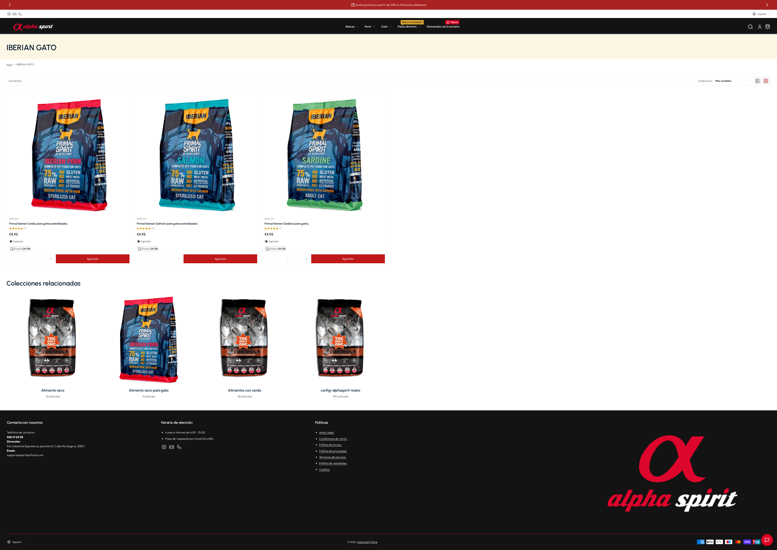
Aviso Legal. (326, 432)
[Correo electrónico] (14, 14)
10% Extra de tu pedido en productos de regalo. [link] (388, 5)
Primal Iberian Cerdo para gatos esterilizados (38, 223)
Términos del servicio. (332, 457)
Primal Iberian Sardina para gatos (286, 223)
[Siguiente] (767, 5)
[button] (761, 14)
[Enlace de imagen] (52, 347)
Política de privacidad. (333, 451)
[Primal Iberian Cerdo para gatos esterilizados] (69, 155)
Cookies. (324, 469)
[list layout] (757, 81)
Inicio (9, 64)
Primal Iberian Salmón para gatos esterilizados (167, 223)
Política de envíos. (330, 445)
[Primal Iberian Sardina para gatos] (324, 155)
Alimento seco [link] (52, 390)
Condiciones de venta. (333, 439)
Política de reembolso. (333, 463)
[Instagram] (8, 14)
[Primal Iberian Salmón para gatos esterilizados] (197, 155)
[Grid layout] (766, 81)
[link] (353, 26)
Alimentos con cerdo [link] (244, 390)
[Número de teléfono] (20, 14)
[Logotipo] (33, 27)
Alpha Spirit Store (367, 542)
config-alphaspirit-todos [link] (340, 390)
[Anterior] (9, 5)
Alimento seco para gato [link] (149, 390)
